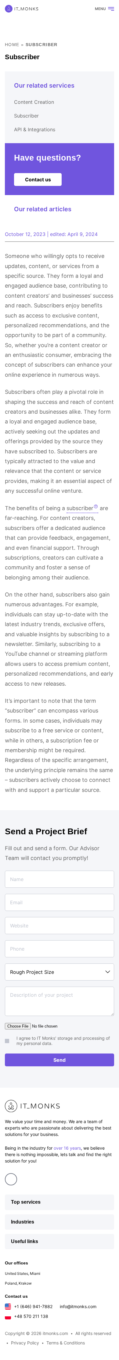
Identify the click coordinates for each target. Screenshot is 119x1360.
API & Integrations (34, 129)
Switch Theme (83, 9)
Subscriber (26, 116)
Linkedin (11, 1179)
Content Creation (34, 102)
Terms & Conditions (65, 1342)
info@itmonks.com (78, 1306)
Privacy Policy (25, 1342)
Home (12, 44)
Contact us (38, 179)
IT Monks (21, 9)
